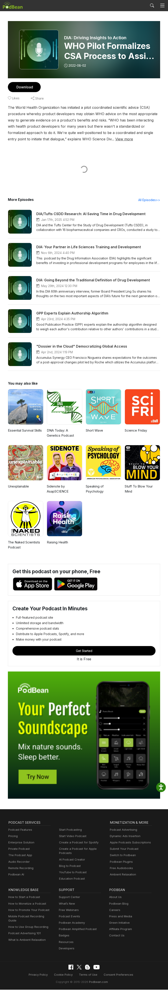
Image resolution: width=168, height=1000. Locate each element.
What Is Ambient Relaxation (27, 939)
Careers (114, 910)
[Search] (152, 5)
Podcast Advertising (123, 829)
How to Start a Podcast (24, 897)
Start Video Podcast (72, 836)
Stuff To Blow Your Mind (139, 488)
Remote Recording (20, 868)
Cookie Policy (63, 974)
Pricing (13, 836)
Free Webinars (69, 910)
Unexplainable (18, 486)
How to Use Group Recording (28, 927)
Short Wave (94, 430)
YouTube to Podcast (73, 872)
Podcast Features (20, 829)
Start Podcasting (70, 829)
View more (124, 139)
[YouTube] (96, 967)
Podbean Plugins (121, 861)
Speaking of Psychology (95, 488)
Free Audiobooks (121, 868)
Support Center (69, 897)
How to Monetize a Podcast (27, 903)
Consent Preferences (118, 974)
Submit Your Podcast (124, 848)
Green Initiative (119, 922)
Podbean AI (16, 874)
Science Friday (136, 430)
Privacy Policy (38, 974)
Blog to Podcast (70, 866)
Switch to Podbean (123, 855)
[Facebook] (70, 967)
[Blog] (87, 967)
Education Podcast (72, 878)
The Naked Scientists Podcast (24, 544)
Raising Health (57, 542)
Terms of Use (88, 974)
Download (24, 87)
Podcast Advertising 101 (24, 933)
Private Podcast (19, 848)
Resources (66, 942)
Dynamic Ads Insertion (125, 836)
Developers (66, 948)
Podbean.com (98, 982)
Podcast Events (69, 916)
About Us (115, 897)
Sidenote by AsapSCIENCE (57, 488)
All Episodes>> (149, 200)
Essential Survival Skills (25, 430)
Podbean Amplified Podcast (78, 929)
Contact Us (116, 935)
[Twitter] (79, 967)
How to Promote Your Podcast (28, 910)
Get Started (84, 651)
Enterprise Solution (21, 842)
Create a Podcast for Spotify (78, 842)
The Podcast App (20, 855)
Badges (64, 935)
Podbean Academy (72, 922)
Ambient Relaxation (123, 874)
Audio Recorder (19, 861)
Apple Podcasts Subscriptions (130, 842)
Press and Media (120, 916)
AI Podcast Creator (72, 859)
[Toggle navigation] (162, 6)
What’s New (67, 903)
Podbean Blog (118, 903)
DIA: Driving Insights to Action (95, 37)
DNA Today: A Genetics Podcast (60, 433)
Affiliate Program (120, 929)
